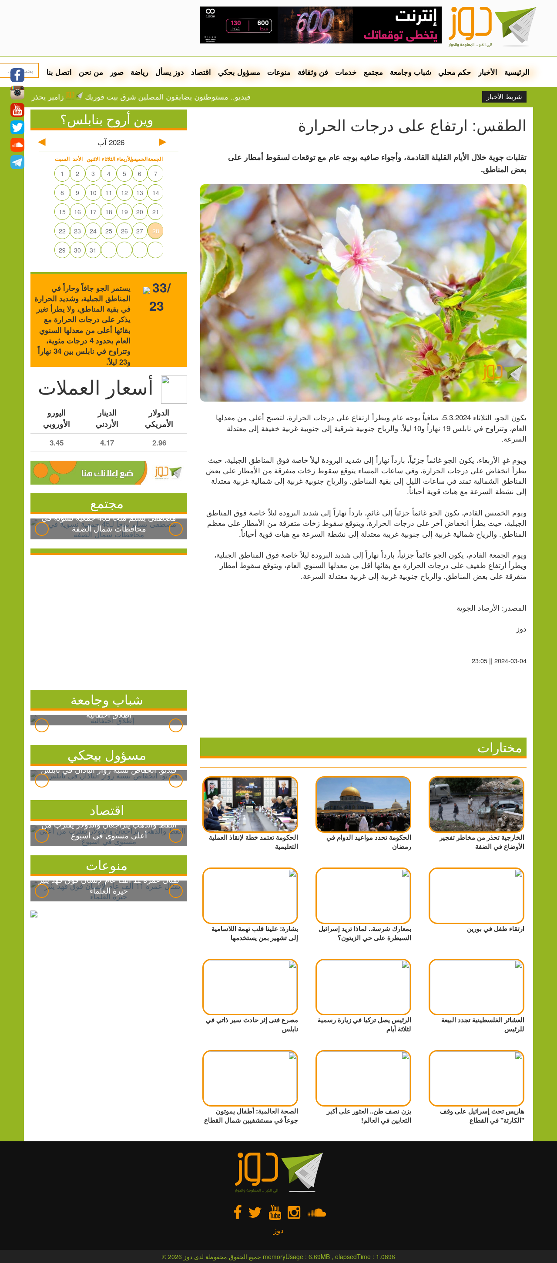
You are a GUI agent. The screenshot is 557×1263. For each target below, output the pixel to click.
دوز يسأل (169, 71)
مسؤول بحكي (239, 71)
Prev (42, 529)
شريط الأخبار (504, 96)
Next (176, 529)
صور (117, 71)
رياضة (139, 71)
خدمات (346, 71)
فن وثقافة (313, 71)
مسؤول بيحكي (106, 754)
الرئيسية (517, 71)
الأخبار (487, 71)
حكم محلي (454, 71)
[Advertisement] (108, 620)
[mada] (321, 22)
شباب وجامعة (410, 71)
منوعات (279, 71)
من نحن (91, 71)
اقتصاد (201, 71)
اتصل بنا (59, 71)
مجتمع (373, 71)
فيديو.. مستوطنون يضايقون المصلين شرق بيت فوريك (196, 96)
